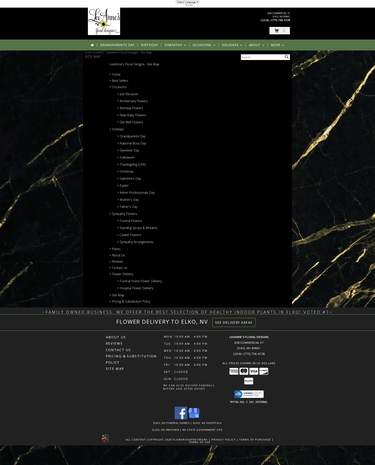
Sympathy (173, 45)
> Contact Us (118, 268)
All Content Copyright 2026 (149, 439)
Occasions (202, 45)
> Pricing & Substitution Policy (129, 301)
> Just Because (127, 94)
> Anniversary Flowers (132, 101)
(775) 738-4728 (280, 20)
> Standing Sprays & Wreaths (137, 228)
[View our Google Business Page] (194, 418)
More (275, 45)
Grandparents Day (117, 45)
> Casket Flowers (129, 235)
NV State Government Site (202, 430)
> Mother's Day (128, 199)
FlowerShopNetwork (190, 439)
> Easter (123, 185)
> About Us (117, 255)
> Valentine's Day (129, 178)
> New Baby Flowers (131, 115)
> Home (115, 74)
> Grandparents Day (131, 136)
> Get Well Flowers (130, 122)
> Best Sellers (118, 80)
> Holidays (116, 129)
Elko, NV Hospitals (207, 423)
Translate (199, 6)
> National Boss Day (131, 143)
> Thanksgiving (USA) (131, 164)
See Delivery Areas (234, 322)
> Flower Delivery (121, 274)
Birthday (149, 45)
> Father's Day (127, 207)
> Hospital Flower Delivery (135, 288)
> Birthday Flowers (130, 108)
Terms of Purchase (255, 439)
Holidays (230, 45)
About (255, 45)
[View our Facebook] (181, 418)
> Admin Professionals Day (135, 192)
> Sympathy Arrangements (135, 242)
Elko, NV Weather (166, 430)
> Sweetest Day (128, 150)
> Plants (115, 249)
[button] (279, 30)
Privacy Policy (224, 439)
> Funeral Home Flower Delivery (139, 281)
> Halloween (126, 157)
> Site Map (116, 295)
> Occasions (118, 87)
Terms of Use (200, 442)
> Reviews (116, 261)
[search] (287, 57)
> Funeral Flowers (129, 221)
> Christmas (125, 171)
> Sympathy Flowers (123, 214)
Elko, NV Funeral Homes (171, 423)
